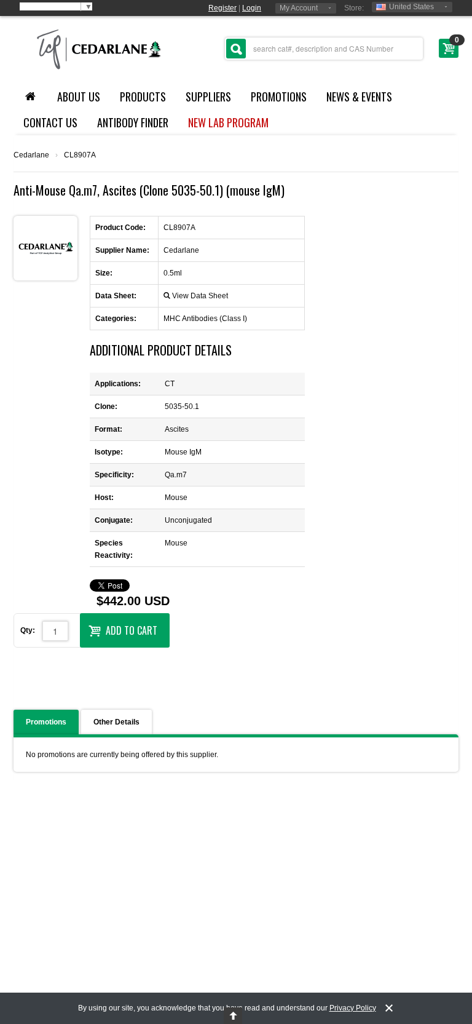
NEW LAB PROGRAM (228, 122)
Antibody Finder (132, 122)
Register (222, 8)
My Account (299, 8)
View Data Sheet (200, 296)
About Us (78, 97)
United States (411, 6)
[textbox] (324, 49)
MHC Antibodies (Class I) (205, 318)
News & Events (359, 97)
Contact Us (50, 122)
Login (251, 8)
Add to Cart (131, 630)
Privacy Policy (352, 1008)
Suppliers (208, 97)
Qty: (27, 630)
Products (143, 97)
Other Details (116, 722)
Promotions (279, 97)
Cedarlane (31, 155)
